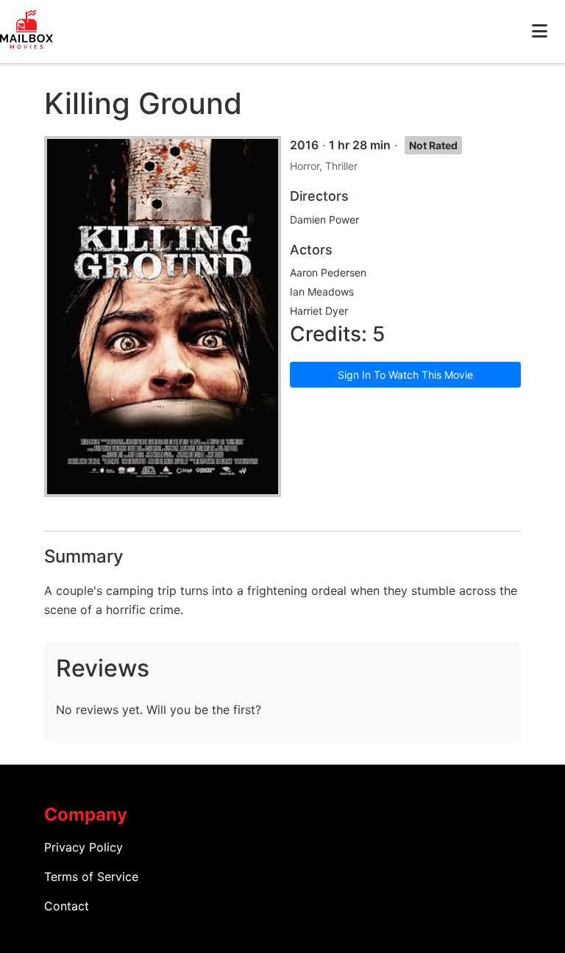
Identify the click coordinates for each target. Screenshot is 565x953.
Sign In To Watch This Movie (405, 374)
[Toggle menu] (539, 32)
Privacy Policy (83, 847)
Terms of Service (91, 876)
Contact (66, 906)
